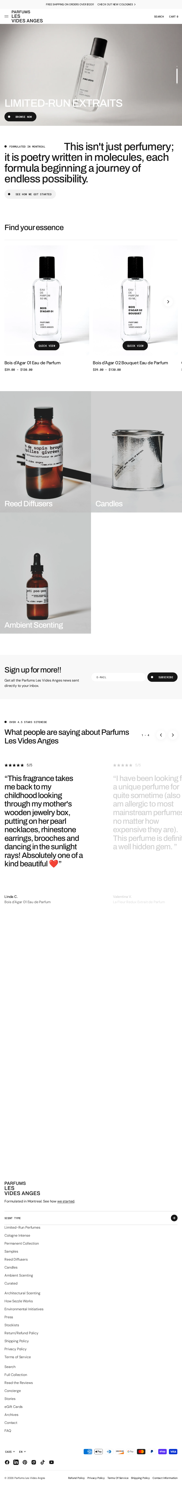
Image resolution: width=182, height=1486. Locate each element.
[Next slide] (168, 301)
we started (65, 1201)
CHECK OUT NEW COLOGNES (115, 4)
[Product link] (46, 308)
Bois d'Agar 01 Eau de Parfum (32, 363)
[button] (7, 16)
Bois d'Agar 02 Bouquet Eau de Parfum (130, 363)
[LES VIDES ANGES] (27, 16)
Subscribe (165, 677)
